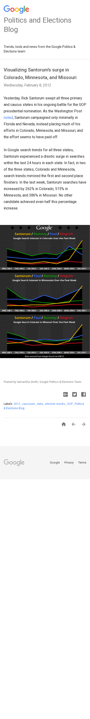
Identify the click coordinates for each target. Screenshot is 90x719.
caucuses (29, 404)
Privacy (69, 462)
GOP (70, 404)
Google (55, 462)
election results (55, 404)
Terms (82, 462)
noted (8, 117)
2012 (17, 404)
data (40, 404)
